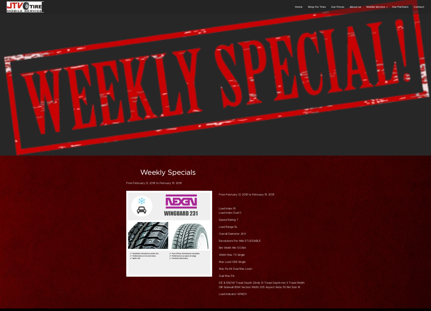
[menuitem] (299, 7)
